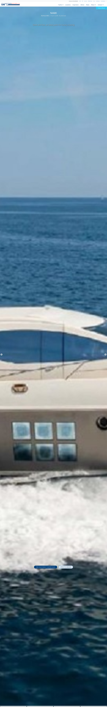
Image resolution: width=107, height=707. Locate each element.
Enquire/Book (101, 8)
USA (80, 1)
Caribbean (98, 1)
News (87, 4)
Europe (85, 1)
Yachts (60, 4)
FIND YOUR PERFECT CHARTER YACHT (45, 567)
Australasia (103, 1)
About (93, 4)
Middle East (90, 1)
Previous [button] (1, 355)
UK (82, 1)
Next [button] (106, 355)
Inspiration (76, 4)
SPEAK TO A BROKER (66, 567)
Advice (82, 4)
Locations (68, 4)
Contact (100, 4)
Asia (94, 1)
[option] (53, 353)
